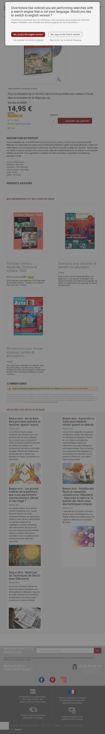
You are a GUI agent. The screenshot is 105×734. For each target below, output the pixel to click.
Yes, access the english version (28, 34)
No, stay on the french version (65, 34)
